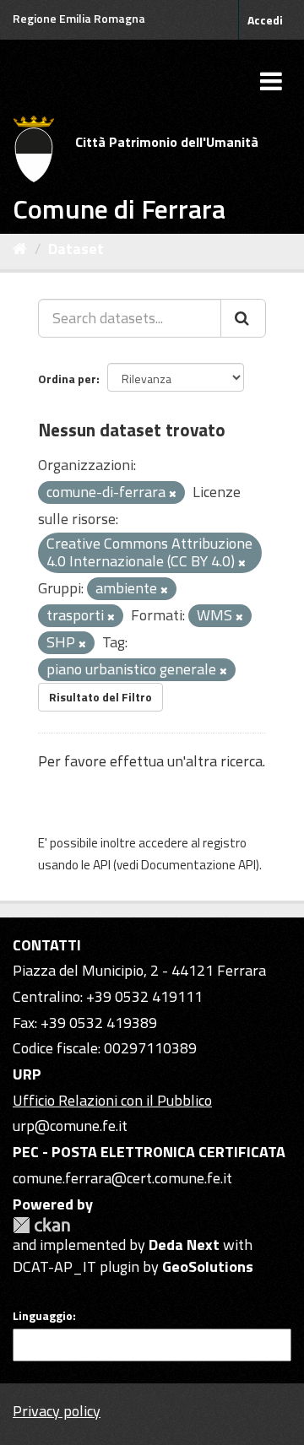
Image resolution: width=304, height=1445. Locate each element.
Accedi (265, 20)
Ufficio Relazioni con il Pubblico (112, 1100)
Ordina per (67, 378)
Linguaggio (43, 1315)
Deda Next (184, 1244)
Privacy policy (56, 1410)
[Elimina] (172, 494)
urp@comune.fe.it (70, 1125)
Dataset (76, 248)
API (102, 864)
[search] (243, 318)
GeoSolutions (207, 1266)
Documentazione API (198, 864)
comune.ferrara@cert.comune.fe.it (122, 1177)
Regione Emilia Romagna (79, 18)
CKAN (41, 1225)
